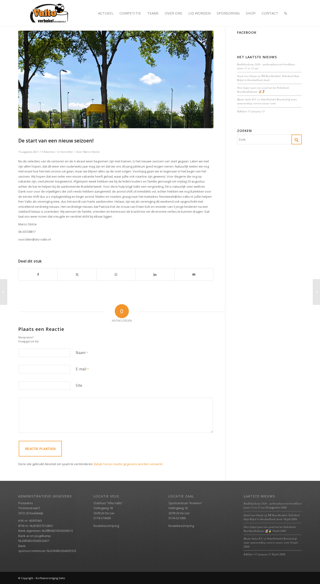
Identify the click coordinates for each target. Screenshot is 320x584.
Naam (82, 352)
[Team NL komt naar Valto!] (3, 292)
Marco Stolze (91, 151)
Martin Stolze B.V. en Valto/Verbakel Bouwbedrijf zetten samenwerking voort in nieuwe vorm (267, 101)
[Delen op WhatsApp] (116, 274)
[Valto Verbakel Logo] (49, 13)
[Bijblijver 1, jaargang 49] (316, 292)
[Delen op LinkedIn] (155, 274)
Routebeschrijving (106, 526)
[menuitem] (105, 13)
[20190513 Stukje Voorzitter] (115, 79)
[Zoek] (285, 13)
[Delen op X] (77, 274)
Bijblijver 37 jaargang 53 (251, 111)
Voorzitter (66, 151)
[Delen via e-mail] (194, 274)
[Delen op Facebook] (38, 274)
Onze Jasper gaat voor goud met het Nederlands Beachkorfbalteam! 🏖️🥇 (263, 89)
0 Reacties (48, 151)
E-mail (82, 369)
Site (79, 385)
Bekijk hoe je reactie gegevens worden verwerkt (128, 464)
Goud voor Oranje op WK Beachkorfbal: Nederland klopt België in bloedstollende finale (268, 78)
